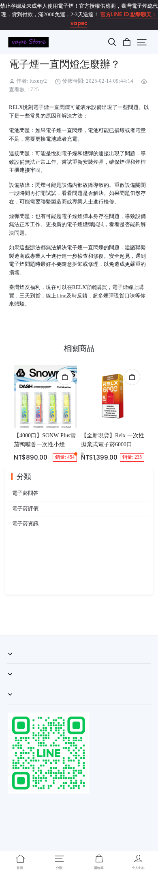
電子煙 (75, 247)
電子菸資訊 (25, 523)
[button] (112, 42)
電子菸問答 (25, 493)
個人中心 (18, 684)
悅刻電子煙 (64, 153)
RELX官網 (84, 287)
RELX (16, 107)
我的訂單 (18, 663)
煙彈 (14, 216)
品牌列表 (18, 704)
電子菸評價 (25, 508)
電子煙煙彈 (80, 224)
